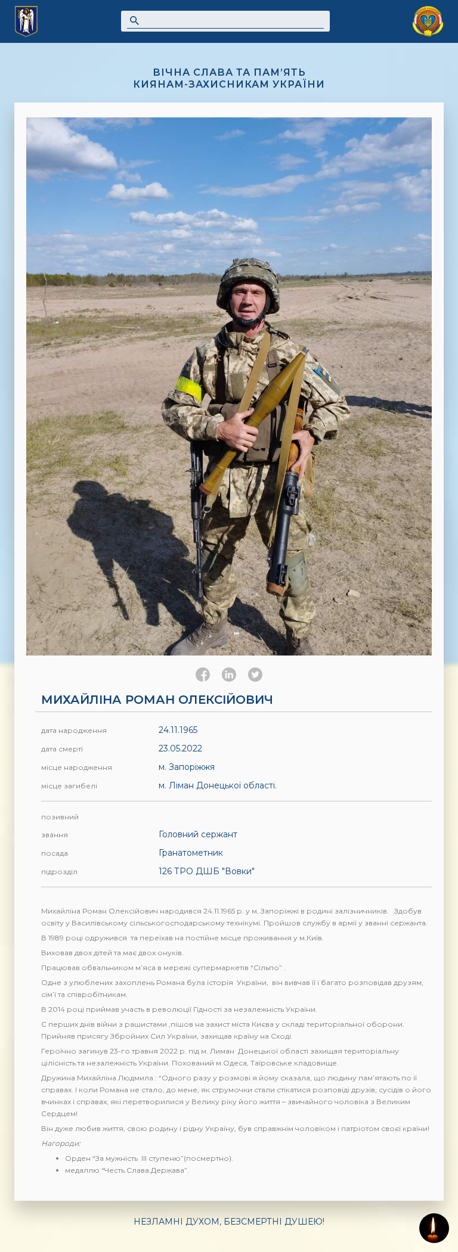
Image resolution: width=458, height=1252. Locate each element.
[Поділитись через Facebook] (203, 674)
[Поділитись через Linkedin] (229, 674)
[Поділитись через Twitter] (255, 674)
